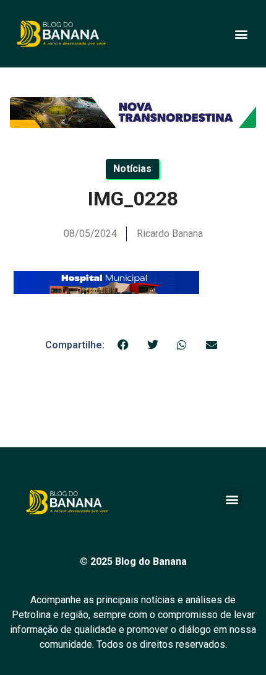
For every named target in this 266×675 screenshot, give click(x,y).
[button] (241, 34)
